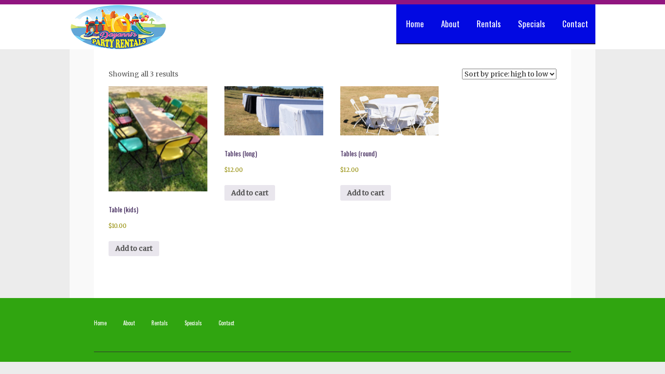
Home (415, 24)
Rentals (489, 24)
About (450, 24)
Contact (575, 24)
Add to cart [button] (133, 248)
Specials (531, 24)
